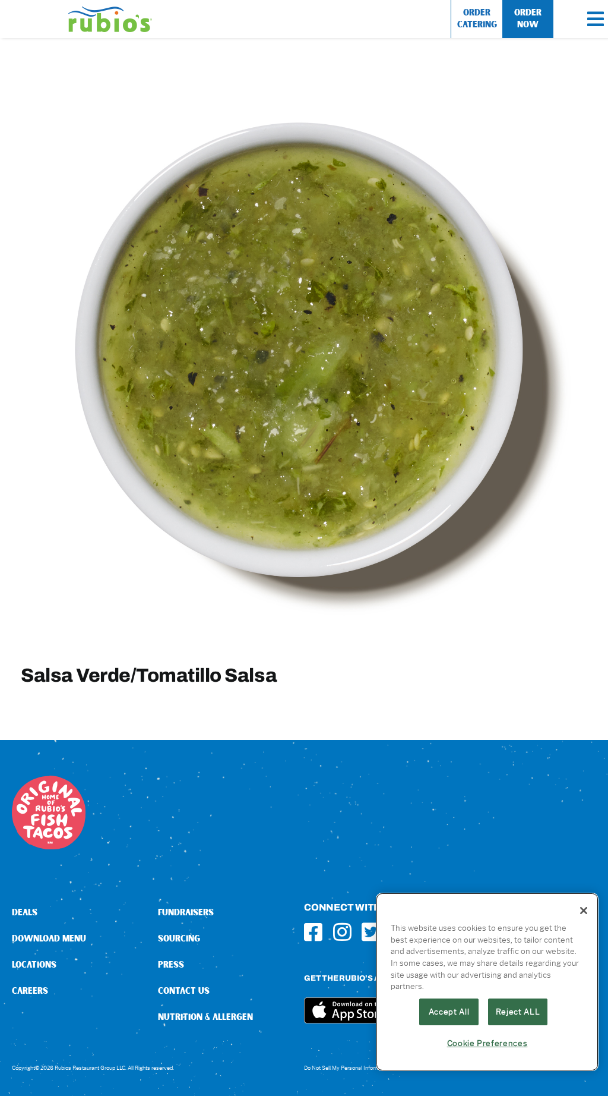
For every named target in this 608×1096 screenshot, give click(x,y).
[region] (487, 982)
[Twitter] (371, 931)
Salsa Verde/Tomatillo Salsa (149, 674)
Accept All (449, 1011)
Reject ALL (518, 1011)
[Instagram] (342, 931)
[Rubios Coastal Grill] (110, 11)
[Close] (584, 910)
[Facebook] (313, 931)
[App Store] (348, 1001)
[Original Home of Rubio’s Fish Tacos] (49, 780)
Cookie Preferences (487, 1043)
